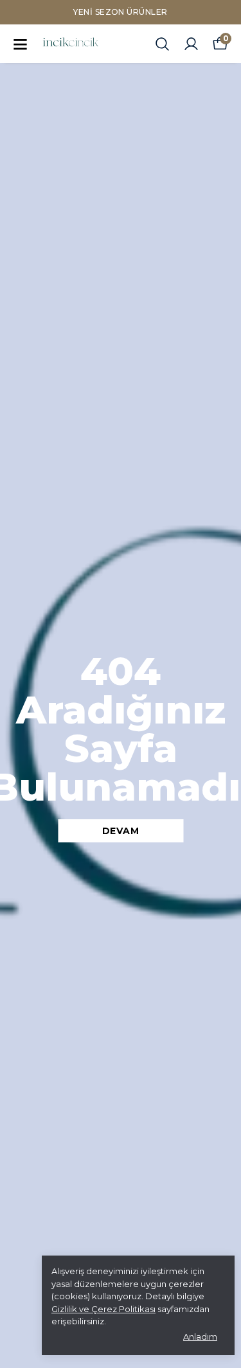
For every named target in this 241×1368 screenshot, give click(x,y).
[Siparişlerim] (191, 44)
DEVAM (120, 831)
